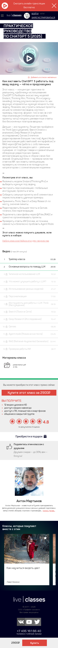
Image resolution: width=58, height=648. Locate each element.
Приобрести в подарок (29, 436)
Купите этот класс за (28, 393)
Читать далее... (49, 511)
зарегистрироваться (43, 17)
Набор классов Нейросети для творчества (25, 241)
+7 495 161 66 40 (29, 631)
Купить (34, 643)
